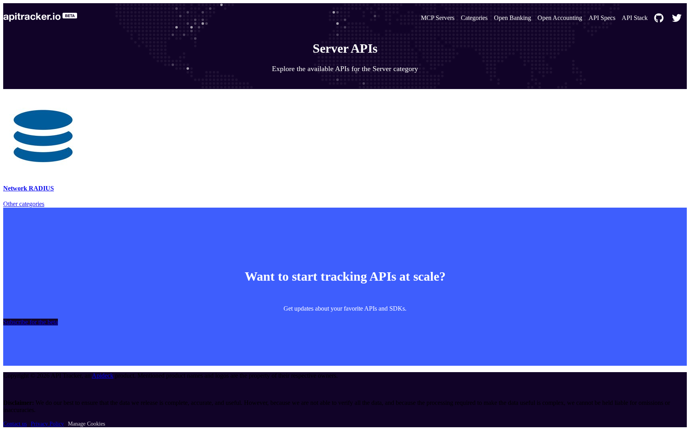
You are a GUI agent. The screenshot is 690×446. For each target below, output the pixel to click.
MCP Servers (437, 17)
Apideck (102, 375)
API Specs (602, 17)
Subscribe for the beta (30, 322)
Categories (474, 17)
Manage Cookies (86, 424)
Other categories (23, 203)
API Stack (635, 17)
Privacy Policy (47, 424)
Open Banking (512, 17)
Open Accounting (559, 17)
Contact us (15, 424)
